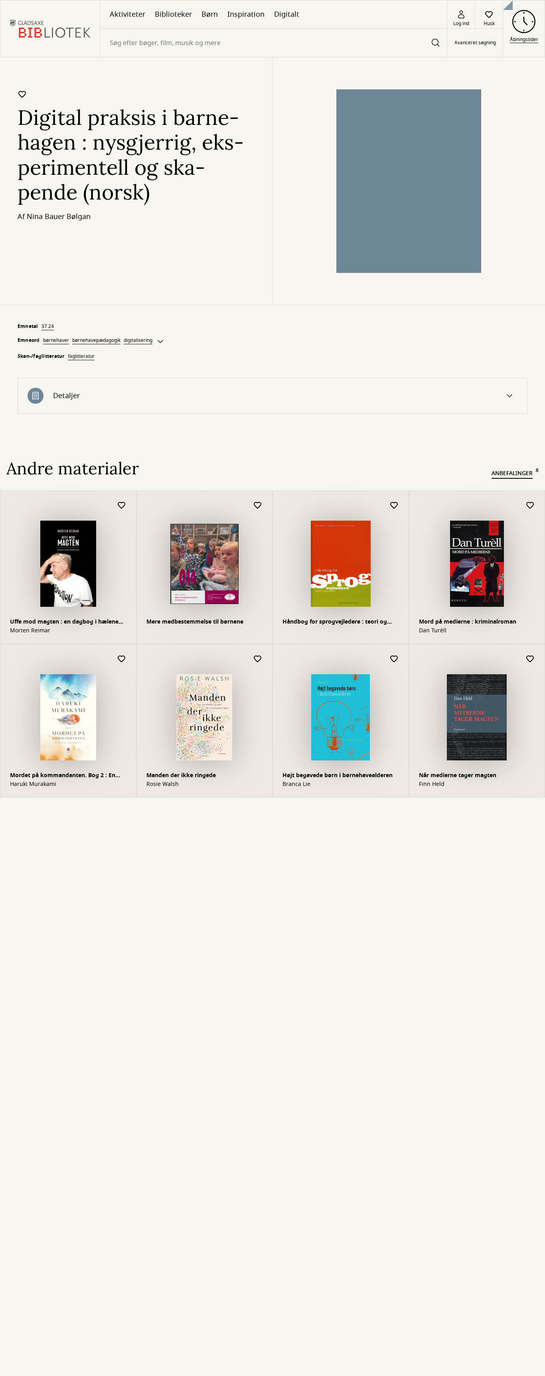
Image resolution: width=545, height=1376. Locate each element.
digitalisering (138, 340)
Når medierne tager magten (457, 775)
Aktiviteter (127, 14)
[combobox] (273, 43)
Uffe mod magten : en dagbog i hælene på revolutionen (64, 623)
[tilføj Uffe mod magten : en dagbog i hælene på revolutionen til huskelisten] (121, 505)
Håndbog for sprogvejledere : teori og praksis (334, 623)
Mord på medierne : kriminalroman (467, 622)
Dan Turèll (432, 631)
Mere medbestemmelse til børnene (194, 622)
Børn (209, 14)
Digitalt (286, 14)
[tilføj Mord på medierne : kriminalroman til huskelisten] (530, 505)
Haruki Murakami (33, 784)
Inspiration (246, 14)
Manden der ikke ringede (181, 775)
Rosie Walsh (162, 784)
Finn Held (431, 784)
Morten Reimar (30, 631)
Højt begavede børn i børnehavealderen (337, 775)
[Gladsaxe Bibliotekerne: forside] (50, 28)
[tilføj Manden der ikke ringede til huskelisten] (258, 659)
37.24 (47, 326)
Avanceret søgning (475, 43)
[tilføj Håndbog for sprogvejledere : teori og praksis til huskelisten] (394, 505)
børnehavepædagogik (96, 340)
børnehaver (56, 340)
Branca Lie (296, 784)
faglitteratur (81, 356)
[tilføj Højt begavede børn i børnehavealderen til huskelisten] (394, 659)
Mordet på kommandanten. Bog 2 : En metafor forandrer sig (62, 776)
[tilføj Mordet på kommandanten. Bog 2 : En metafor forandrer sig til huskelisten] (121, 659)
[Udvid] (160, 341)
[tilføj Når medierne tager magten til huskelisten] (530, 659)
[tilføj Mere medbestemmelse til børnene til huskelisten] (258, 505)
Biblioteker (173, 14)
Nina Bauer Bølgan (59, 216)
